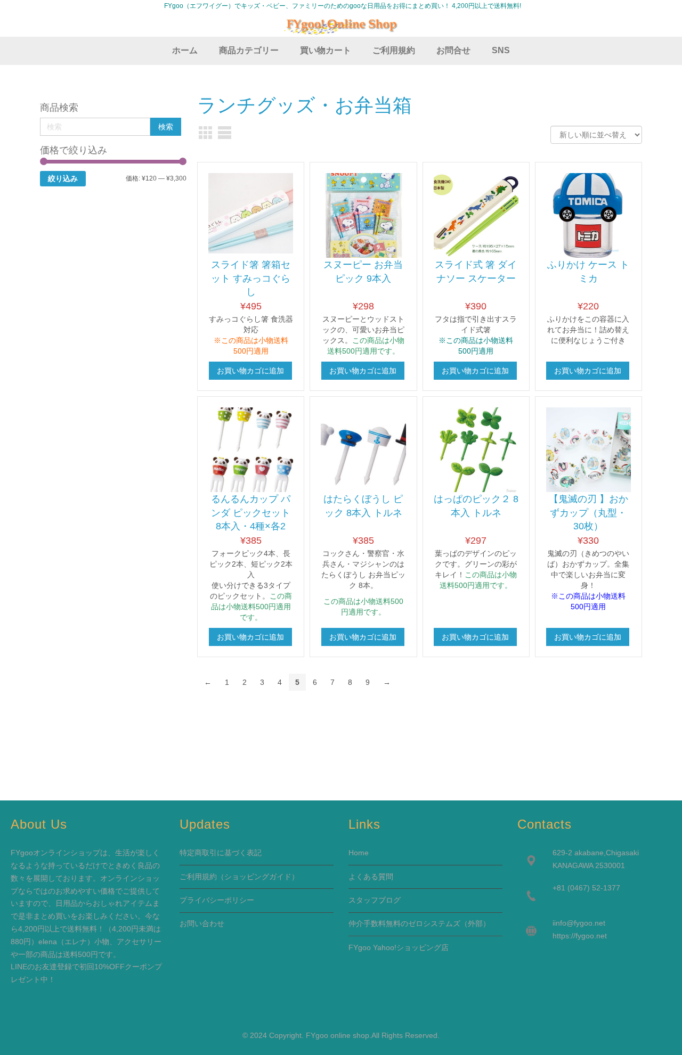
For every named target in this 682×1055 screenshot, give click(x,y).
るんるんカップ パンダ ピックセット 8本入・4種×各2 (250, 512)
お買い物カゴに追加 (250, 370)
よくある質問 (370, 876)
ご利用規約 (198, 876)
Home (358, 852)
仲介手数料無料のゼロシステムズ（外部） (419, 923)
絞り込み (63, 178)
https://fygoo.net (580, 935)
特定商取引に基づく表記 (221, 852)
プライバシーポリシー (217, 900)
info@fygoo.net (579, 923)
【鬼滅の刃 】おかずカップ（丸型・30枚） (588, 512)
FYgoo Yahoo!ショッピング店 (398, 947)
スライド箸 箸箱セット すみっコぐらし (250, 278)
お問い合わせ (202, 923)
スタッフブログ (374, 900)
